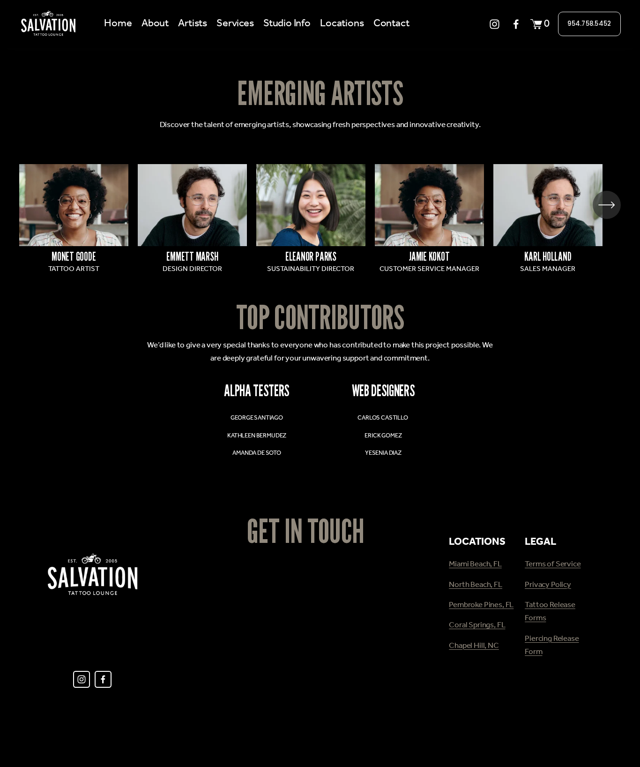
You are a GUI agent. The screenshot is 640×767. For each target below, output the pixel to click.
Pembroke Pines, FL (481, 605)
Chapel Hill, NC (474, 646)
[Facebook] (516, 24)
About (155, 24)
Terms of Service (552, 564)
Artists (192, 24)
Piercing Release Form (552, 645)
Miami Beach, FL (475, 564)
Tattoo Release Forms (550, 612)
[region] (320, 220)
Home (118, 24)
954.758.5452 (589, 23)
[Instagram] (494, 24)
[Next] (607, 205)
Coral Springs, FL (477, 625)
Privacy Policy (548, 585)
